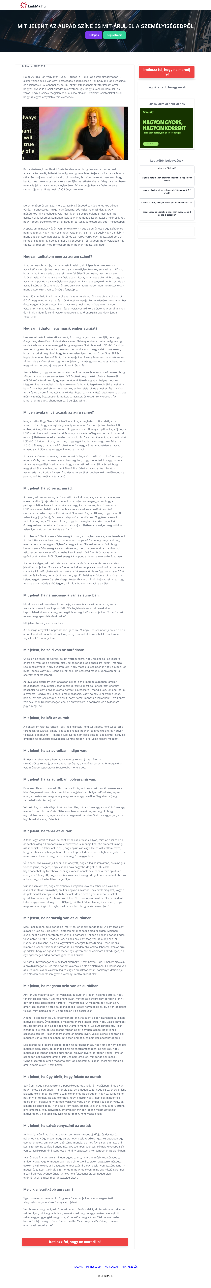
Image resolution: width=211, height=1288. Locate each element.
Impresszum (93, 1266)
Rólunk (78, 1266)
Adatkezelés (130, 1266)
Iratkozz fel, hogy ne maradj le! (75, 1242)
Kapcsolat (111, 1266)
